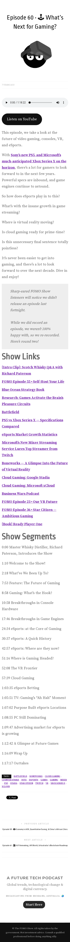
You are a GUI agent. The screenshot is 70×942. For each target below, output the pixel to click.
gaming (54, 780)
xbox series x (58, 783)
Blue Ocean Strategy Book (23, 390)
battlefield (20, 776)
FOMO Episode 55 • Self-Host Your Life (33, 381)
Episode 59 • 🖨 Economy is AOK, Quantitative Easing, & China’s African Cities (35, 829)
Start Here (34, 905)
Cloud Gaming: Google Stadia (26, 477)
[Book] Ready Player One (22, 524)
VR (47, 783)
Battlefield (10, 412)
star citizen (26, 783)
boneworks (36, 776)
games (44, 780)
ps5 (6, 783)
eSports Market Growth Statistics (29, 434)
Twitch (39, 783)
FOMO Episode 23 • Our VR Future (29, 502)
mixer (63, 780)
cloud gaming (52, 776)
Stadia (13, 783)
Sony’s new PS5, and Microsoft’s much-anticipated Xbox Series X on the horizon (34, 161)
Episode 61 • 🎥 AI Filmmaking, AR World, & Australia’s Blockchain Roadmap (35, 845)
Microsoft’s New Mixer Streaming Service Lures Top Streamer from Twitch (29, 448)
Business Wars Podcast (20, 494)
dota (24, 780)
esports (33, 780)
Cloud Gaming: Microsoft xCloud (28, 485)
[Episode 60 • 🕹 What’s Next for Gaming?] (35, 55)
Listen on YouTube (22, 119)
